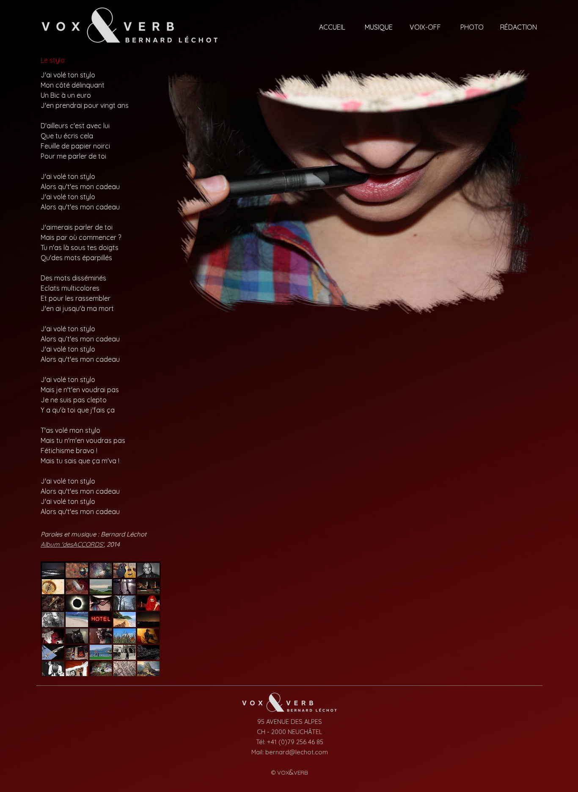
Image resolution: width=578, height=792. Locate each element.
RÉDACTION (518, 27)
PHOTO (472, 27)
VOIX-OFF (425, 27)
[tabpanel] (101, 293)
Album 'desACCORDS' (72, 544)
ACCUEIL (332, 27)
